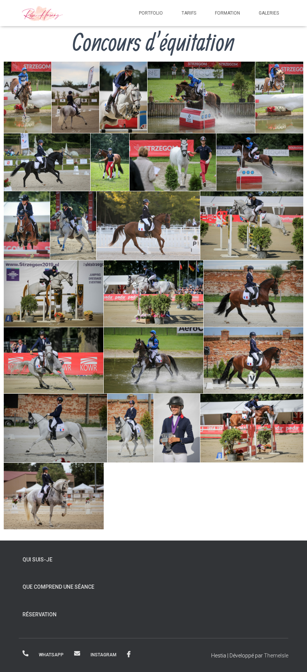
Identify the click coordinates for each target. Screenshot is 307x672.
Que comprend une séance (58, 587)
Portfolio (151, 13)
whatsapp (51, 654)
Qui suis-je (37, 560)
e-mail (77, 653)
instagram (103, 654)
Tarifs (189, 13)
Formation (227, 13)
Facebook (128, 654)
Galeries (269, 13)
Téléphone (25, 653)
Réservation (39, 614)
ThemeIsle (276, 656)
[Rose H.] (42, 13)
